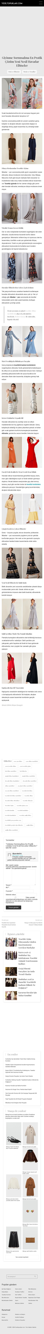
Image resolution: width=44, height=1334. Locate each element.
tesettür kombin (9, 810)
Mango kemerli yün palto (29, 1199)
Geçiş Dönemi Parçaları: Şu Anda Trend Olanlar (27, 971)
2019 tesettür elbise (10, 766)
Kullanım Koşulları (20, 1320)
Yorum (8, 885)
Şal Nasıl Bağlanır (6, 1289)
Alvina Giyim (31, 1294)
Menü (40, 3)
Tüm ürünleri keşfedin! (22, 1257)
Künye (3, 1317)
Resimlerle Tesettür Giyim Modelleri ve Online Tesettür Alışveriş (12, 3)
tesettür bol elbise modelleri (13, 795)
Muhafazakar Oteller (7, 1300)
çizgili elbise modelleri (28, 776)
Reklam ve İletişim (20, 1314)
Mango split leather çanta (29, 1251)
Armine (30, 1292)
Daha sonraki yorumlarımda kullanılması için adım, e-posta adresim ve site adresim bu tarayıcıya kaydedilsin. (21, 900)
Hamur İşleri (18, 1289)
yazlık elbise (29, 825)
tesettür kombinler (23, 810)
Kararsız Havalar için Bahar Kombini (15, 1085)
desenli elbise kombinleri (12, 781)
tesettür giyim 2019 (22, 805)
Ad (7, 887)
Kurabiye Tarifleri (19, 1292)
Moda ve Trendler (29, 72)
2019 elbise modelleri (32, 761)
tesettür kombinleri (10, 815)
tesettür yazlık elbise (25, 815)
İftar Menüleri (5, 1297)
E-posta (9, 891)
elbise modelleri (9, 786)
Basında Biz (5, 1320)
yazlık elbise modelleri (11, 830)
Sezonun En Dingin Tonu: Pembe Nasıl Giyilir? (18, 1089)
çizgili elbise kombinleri (12, 776)
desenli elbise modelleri (29, 781)
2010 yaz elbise (18, 761)
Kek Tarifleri (18, 1294)
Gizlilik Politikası (19, 1317)
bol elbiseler (23, 771)
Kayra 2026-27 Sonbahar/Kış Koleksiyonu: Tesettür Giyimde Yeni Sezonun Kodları (28, 958)
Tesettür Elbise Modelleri (12, 800)
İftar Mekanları (32, 1289)
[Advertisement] (22, 31)
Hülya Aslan (5, 1292)
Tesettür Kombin (6, 1294)
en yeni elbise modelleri (12, 791)
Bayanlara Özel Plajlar (34, 1297)
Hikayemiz (4, 1314)
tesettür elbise (29, 795)
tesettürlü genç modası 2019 (13, 820)
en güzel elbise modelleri (25, 786)
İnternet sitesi (11, 895)
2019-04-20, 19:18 (17, 855)
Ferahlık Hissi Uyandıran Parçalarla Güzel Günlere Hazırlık (9, 925)
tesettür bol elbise (27, 791)
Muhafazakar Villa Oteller (33, 1302)
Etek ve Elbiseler (14, 72)
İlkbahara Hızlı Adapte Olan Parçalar (16, 1102)
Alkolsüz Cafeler (19, 1303)
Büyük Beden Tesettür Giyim (21, 1299)
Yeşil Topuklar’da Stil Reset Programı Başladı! (18, 1099)
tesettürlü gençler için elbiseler (14, 825)
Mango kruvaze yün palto (29, 1146)
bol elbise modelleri (10, 771)
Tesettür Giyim (9, 805)
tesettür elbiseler (28, 800)
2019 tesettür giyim (25, 766)
